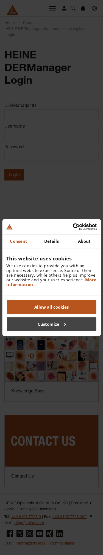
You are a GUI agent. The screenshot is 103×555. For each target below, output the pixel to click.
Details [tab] (51, 241)
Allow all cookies (51, 307)
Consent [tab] (18, 241)
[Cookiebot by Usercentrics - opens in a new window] (73, 226)
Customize (48, 324)
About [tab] (84, 241)
